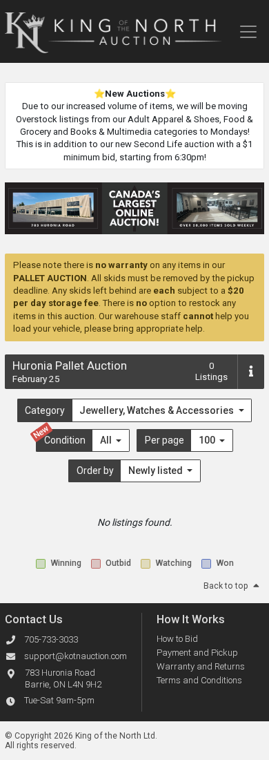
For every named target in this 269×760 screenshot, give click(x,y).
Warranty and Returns (201, 666)
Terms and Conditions (199, 680)
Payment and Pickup (197, 652)
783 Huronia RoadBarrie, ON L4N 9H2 (63, 678)
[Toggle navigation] (248, 31)
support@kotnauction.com (75, 656)
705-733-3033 (51, 639)
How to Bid (177, 639)
